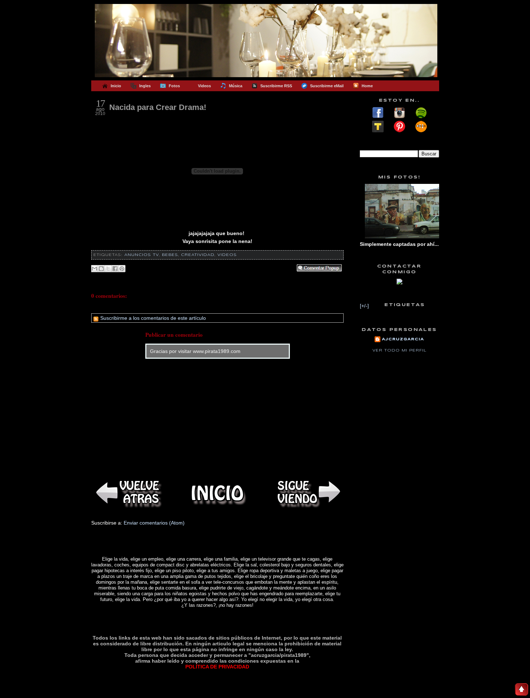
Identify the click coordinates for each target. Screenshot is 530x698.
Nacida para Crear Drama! (157, 107)
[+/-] (364, 306)
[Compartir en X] (108, 268)
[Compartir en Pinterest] (121, 268)
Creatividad (198, 255)
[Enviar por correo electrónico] (94, 268)
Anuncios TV (141, 255)
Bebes (170, 255)
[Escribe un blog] (101, 268)
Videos (227, 255)
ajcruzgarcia (403, 339)
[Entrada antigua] (307, 493)
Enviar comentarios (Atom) (154, 523)
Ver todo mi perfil (399, 350)
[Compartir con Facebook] (115, 268)
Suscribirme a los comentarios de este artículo (152, 318)
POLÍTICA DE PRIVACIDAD (217, 667)
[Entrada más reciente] (127, 493)
